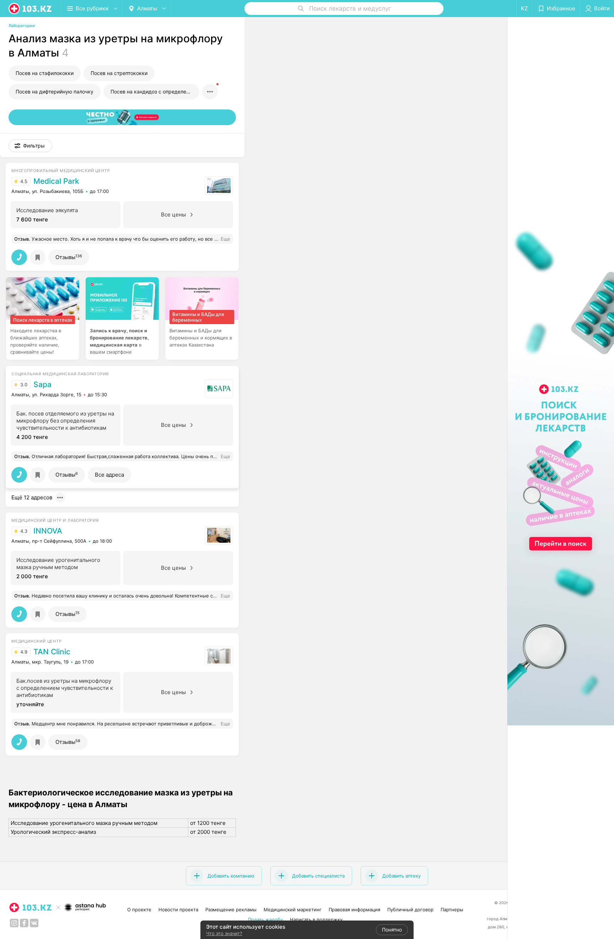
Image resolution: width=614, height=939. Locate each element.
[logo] (31, 8)
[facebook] (24, 923)
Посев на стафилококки (45, 73)
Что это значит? (224, 933)
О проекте (139, 909)
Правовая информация (354, 909)
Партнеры (452, 909)
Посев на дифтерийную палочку (54, 91)
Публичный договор (410, 909)
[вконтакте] (34, 923)
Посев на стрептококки (119, 73)
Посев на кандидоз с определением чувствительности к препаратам (155, 91)
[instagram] (14, 923)
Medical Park (56, 181)
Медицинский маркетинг (293, 909)
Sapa (42, 384)
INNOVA (47, 531)
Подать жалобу (265, 919)
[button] (30, 145)
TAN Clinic (51, 652)
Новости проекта (178, 909)
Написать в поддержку (316, 919)
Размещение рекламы (231, 909)
